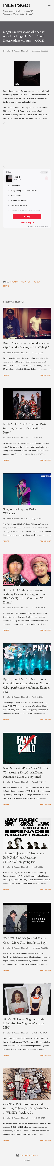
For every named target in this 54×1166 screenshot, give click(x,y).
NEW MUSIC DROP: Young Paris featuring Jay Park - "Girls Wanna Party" (24, 428)
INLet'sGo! (16, 5)
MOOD (23, 282)
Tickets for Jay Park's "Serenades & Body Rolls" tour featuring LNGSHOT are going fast (24, 857)
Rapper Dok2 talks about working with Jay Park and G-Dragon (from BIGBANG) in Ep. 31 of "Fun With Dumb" (24, 596)
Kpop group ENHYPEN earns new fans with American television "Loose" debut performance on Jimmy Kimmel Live (26, 685)
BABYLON (14, 282)
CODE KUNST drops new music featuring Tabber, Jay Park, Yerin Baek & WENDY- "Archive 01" (26, 1108)
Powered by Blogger (28, 1155)
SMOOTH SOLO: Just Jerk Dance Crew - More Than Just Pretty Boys (25, 940)
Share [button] (6, 286)
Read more (45, 375)
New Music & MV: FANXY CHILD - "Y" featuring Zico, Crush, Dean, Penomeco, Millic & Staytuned (26, 772)
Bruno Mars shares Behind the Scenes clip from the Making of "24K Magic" (26, 345)
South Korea (33, 282)
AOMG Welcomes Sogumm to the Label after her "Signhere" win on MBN (24, 1023)
